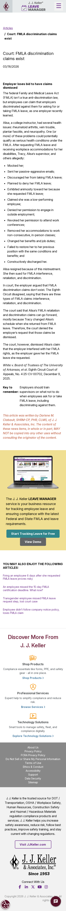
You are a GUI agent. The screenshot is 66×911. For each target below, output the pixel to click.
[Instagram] (46, 887)
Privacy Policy (33, 751)
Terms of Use (33, 762)
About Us (32, 747)
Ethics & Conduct (33, 766)
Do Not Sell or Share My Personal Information (33, 759)
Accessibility (33, 770)
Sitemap (33, 782)
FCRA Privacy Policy (33, 755)
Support (33, 774)
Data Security (33, 778)
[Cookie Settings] (5, 904)
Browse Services (32, 706)
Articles (8, 28)
